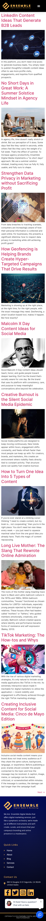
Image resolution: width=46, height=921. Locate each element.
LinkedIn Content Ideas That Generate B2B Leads (21, 20)
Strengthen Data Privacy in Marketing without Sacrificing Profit (21, 181)
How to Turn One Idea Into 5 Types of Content (22, 476)
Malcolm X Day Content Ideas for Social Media (18, 328)
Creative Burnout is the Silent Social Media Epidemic (19, 399)
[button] (39, 6)
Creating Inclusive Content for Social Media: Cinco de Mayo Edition (22, 712)
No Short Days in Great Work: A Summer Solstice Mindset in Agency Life (19, 93)
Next (41, 792)
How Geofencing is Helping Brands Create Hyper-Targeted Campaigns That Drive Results (21, 258)
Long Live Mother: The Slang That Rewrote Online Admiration (23, 550)
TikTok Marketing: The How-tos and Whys (22, 638)
